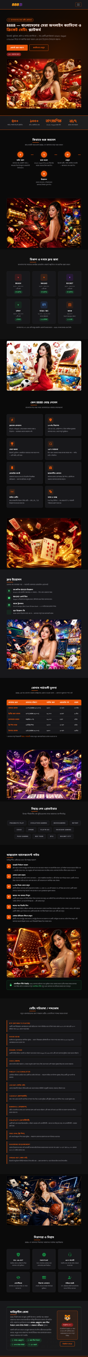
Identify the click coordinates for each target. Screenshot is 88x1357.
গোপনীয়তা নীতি (37, 986)
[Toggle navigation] (78, 4)
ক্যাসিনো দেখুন (39, 47)
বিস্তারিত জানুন (67, 1344)
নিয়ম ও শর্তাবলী (25, 736)
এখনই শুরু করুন (17, 47)
